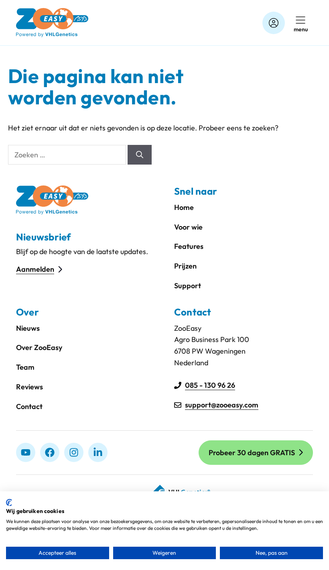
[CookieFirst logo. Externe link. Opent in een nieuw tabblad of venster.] (9, 502)
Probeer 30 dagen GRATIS (252, 452)
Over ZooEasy (39, 347)
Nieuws (28, 328)
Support (187, 285)
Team (25, 367)
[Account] (273, 23)
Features (188, 246)
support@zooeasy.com (221, 404)
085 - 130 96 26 (210, 385)
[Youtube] (25, 452)
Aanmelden (35, 269)
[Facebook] (49, 452)
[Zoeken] (140, 155)
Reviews (29, 386)
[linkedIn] (98, 452)
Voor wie (188, 227)
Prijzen (185, 266)
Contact (29, 406)
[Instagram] (73, 452)
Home (184, 207)
